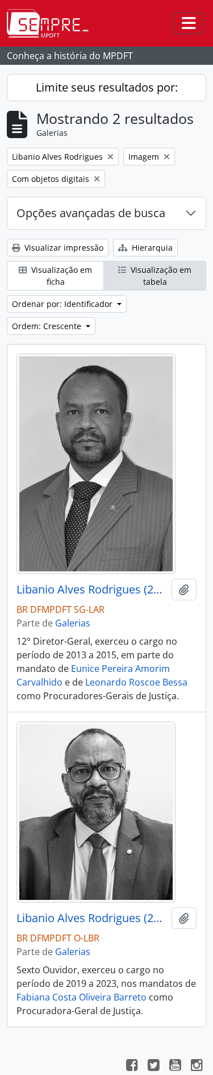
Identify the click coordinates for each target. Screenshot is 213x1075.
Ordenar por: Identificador (63, 303)
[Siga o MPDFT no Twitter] (153, 1066)
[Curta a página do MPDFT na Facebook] (131, 1066)
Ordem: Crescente (47, 326)
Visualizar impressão (62, 247)
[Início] (52, 23)
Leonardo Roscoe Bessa (136, 682)
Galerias (72, 623)
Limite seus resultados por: (107, 87)
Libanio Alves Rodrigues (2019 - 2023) (91, 918)
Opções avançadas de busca (90, 213)
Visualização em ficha (60, 275)
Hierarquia (151, 247)
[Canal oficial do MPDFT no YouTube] (175, 1066)
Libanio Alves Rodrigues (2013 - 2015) (91, 589)
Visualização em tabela (159, 275)
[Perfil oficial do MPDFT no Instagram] (196, 1066)
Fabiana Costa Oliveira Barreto (81, 997)
